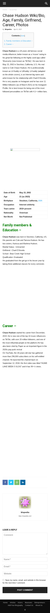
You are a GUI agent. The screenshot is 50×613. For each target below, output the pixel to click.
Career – (8, 44)
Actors (20, 602)
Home (5, 10)
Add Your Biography (15, 605)
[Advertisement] (25, 122)
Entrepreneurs (39, 602)
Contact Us (29, 605)
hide (22, 36)
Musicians (28, 602)
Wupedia (8, 29)
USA (40, 200)
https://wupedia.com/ (25, 516)
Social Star (13, 10)
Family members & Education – (18, 41)
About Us (39, 605)
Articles (12, 602)
